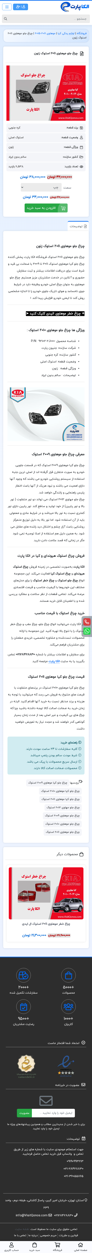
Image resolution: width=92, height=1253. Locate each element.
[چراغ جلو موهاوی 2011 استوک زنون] (46, 93)
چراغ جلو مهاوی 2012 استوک (63, 808)
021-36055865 (73, 1176)
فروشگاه (81, 33)
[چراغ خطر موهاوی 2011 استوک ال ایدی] (46, 893)
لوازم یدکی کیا (66, 33)
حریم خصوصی (48, 1235)
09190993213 (75, 1161)
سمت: (67, 188)
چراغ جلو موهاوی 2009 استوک (62, 816)
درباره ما (33, 1235)
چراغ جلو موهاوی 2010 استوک (62, 824)
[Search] (6, 19)
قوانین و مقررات (68, 1235)
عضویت (24, 1113)
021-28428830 (73, 1169)
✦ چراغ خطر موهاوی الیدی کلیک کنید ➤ (55, 313)
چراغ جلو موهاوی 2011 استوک (63, 832)
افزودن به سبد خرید (41, 208)
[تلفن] (87, 622)
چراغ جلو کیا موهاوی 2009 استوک (47, 783)
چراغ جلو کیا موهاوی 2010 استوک (60, 791)
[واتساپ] (87, 631)
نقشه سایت (22, 1229)
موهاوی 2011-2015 (45, 33)
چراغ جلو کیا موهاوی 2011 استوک (61, 799)
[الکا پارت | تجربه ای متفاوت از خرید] (75, 7)
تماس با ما (20, 1235)
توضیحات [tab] (76, 226)
